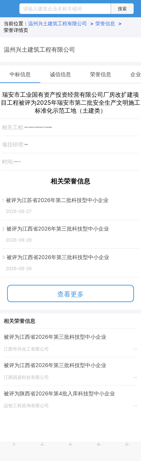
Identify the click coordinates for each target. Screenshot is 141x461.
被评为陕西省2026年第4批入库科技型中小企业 (59, 393)
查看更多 (70, 294)
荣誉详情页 (16, 30)
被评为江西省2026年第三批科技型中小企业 (55, 337)
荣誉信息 (108, 23)
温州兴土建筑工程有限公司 (61, 23)
